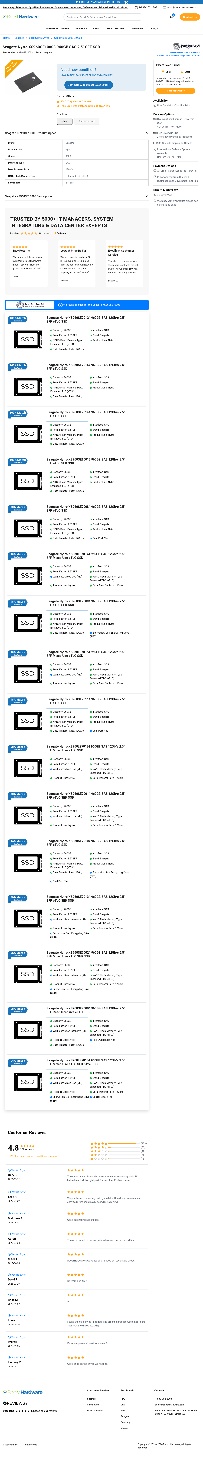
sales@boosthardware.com (182, 7)
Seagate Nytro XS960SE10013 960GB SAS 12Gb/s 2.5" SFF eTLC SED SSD (85, 461)
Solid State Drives (39, 37)
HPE (123, 1399)
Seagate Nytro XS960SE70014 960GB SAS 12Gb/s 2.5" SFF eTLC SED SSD (85, 795)
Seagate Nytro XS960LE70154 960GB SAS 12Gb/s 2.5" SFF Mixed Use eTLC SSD (85, 654)
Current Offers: (66, 96)
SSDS (96, 28)
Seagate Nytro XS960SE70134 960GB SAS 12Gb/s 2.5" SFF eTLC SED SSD (85, 898)
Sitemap (91, 1399)
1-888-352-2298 (148, 7)
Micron (124, 1428)
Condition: (63, 114)
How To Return (95, 1410)
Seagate (19, 37)
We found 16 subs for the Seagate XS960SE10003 (178, 56)
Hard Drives (115, 28)
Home (6, 37)
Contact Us (93, 1404)
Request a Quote (176, 90)
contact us (190, 17)
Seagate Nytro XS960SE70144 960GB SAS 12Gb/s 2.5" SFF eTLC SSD (85, 414)
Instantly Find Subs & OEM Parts (185, 53)
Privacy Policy (10, 1444)
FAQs (154, 28)
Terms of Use (30, 1444)
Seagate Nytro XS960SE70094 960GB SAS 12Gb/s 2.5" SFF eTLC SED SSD (85, 603)
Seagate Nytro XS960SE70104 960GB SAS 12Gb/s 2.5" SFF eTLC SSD (85, 843)
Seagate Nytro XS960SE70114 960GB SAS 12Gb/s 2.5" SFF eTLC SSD (85, 701)
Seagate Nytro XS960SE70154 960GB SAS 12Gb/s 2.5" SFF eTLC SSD (85, 367)
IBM (123, 1410)
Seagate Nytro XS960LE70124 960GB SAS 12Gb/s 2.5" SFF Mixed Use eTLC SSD (85, 748)
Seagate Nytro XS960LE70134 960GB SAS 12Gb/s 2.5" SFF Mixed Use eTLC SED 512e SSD (85, 1062)
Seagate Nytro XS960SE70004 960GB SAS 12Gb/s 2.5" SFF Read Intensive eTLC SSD (85, 1010)
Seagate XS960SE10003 (68, 37)
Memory (138, 28)
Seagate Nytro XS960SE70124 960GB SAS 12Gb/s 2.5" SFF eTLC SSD (85, 319)
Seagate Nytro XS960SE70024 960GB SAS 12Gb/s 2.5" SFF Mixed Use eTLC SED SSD (85, 954)
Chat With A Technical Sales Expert (89, 84)
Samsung (125, 1422)
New (65, 121)
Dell (123, 1404)
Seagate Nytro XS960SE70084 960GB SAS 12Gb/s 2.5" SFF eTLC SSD (85, 508)
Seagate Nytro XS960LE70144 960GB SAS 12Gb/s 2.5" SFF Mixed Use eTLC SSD (85, 556)
